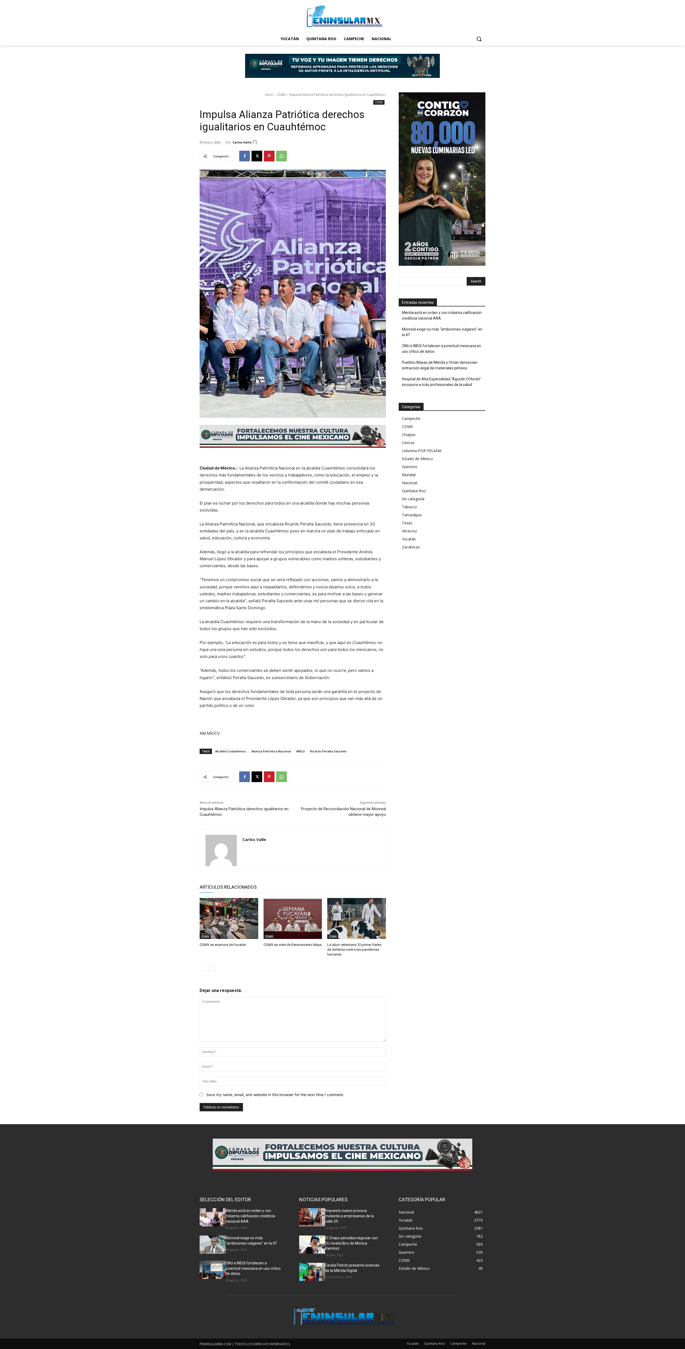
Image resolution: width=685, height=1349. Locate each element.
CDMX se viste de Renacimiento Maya (293, 945)
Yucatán (409, 538)
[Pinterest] (269, 156)
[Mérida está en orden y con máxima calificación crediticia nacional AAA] (213, 1217)
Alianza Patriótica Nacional (271, 751)
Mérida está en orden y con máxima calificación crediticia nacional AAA (442, 315)
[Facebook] (244, 156)
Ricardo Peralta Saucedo (328, 751)
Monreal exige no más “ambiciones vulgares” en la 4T (442, 332)
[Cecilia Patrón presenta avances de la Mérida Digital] (312, 1272)
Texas (407, 522)
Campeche (411, 418)
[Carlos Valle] (255, 142)
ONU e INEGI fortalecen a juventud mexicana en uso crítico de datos (441, 349)
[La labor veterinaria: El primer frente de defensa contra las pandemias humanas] (356, 918)
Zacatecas (411, 547)
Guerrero (409, 466)
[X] (257, 156)
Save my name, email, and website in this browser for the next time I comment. (275, 1094)
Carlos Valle (242, 142)
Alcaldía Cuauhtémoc (230, 751)
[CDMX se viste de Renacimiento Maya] (293, 918)
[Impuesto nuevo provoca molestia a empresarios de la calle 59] (312, 1217)
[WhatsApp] (281, 156)
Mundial (409, 474)
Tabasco (409, 506)
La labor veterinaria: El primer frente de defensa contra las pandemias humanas (354, 949)
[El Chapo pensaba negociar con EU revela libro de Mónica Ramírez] (312, 1245)
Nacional (409, 482)
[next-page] (211, 967)
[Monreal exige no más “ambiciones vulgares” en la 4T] (213, 1245)
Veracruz (409, 530)
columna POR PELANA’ (422, 450)
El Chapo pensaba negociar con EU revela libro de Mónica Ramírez (351, 1243)
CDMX (281, 94)
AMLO (300, 751)
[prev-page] (203, 967)
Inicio (269, 94)
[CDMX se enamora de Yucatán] (229, 918)
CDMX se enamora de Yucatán (223, 945)
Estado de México (417, 458)
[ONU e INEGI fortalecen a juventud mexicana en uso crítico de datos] (213, 1270)
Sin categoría (413, 498)
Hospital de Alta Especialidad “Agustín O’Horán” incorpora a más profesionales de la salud (441, 382)
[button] (479, 38)
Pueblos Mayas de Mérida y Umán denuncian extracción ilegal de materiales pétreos (439, 365)
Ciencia (408, 442)
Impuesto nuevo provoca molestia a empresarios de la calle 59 (349, 1215)
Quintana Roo (414, 490)
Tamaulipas (412, 514)
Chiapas (409, 434)
